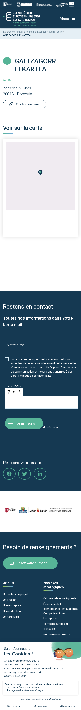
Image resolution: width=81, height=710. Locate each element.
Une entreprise (12, 605)
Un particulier (11, 616)
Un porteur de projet (15, 594)
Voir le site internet (28, 104)
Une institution (12, 611)
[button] (40, 173)
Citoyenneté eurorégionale (59, 598)
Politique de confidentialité (34, 375)
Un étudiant (10, 599)
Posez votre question (32, 563)
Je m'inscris (25, 423)
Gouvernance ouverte (56, 634)
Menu (64, 18)
